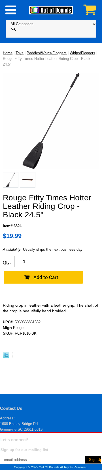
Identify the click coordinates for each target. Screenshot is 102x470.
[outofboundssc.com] (51, 10)
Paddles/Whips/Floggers (47, 53)
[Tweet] (6, 357)
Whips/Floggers (82, 53)
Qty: (7, 262)
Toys (20, 53)
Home (7, 53)
